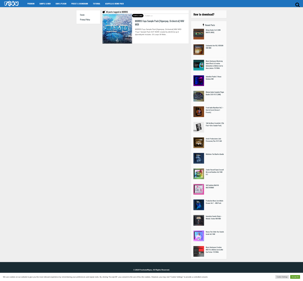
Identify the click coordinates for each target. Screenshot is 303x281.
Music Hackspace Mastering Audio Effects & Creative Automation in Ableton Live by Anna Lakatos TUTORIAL (214, 64)
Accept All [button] (295, 277)
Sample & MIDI (45, 3)
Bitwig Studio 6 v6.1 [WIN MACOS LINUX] (213, 31)
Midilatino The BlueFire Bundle (215, 154)
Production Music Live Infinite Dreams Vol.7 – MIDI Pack (214, 201)
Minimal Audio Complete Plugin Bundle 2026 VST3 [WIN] (215, 93)
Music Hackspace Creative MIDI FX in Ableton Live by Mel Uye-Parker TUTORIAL (214, 249)
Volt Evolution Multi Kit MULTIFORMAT (212, 186)
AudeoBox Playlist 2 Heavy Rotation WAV (213, 77)
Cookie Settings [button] (282, 277)
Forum (82, 14)
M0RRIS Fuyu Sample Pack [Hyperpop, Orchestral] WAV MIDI (159, 22)
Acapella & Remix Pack (114, 3)
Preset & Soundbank (79, 3)
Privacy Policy (85, 19)
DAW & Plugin (61, 3)
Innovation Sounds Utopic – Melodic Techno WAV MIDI (214, 217)
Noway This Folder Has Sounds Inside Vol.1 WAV (215, 233)
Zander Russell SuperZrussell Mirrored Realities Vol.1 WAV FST (215, 172)
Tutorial (96, 3)
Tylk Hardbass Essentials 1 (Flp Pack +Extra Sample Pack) (215, 124)
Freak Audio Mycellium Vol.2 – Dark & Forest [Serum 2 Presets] (215, 109)
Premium (30, 3)
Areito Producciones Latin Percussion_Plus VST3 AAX (214, 139)
